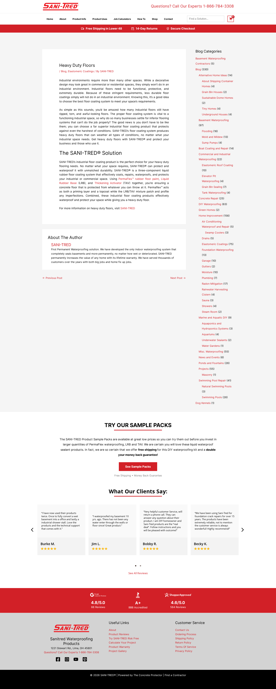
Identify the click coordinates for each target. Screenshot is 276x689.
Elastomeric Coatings (81, 71)
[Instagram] (67, 659)
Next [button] (242, 529)
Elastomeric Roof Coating (217, 165)
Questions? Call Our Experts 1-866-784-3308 (192, 6)
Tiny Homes (209, 108)
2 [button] (140, 565)
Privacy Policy (183, 651)
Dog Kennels (203, 403)
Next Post (178, 277)
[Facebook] (58, 659)
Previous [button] (33, 529)
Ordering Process (185, 634)
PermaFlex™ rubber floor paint (139, 178)
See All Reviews (138, 573)
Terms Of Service (185, 646)
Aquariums (208, 334)
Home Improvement (211, 215)
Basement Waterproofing (214, 120)
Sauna (205, 300)
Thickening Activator (108, 183)
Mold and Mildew (212, 136)
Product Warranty (119, 646)
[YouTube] (76, 659)
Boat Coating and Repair (213, 148)
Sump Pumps (210, 142)
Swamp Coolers (214, 232)
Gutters (206, 266)
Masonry (207, 374)
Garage (206, 260)
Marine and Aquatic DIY (213, 317)
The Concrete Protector (148, 675)
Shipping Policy (184, 638)
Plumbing (207, 277)
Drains (206, 238)
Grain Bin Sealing (212, 186)
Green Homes (207, 209)
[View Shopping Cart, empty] (230, 19)
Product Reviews (119, 634)
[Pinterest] (85, 659)
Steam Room (209, 311)
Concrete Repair (208, 198)
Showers (207, 306)
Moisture (207, 272)
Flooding (207, 131)
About (112, 630)
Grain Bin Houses (212, 92)
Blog (63, 71)
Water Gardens (211, 345)
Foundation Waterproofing (218, 249)
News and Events (209, 357)
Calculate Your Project (122, 642)
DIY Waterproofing (210, 204)
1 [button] (135, 565)
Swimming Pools (212, 397)
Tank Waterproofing (214, 192)
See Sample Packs (138, 466)
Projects (204, 368)
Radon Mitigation (212, 283)
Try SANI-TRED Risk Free (124, 638)
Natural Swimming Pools (216, 386)
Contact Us (182, 630)
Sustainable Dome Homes (217, 97)
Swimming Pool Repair (212, 380)
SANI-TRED (127, 208)
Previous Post (52, 277)
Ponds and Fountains (211, 363)
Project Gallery (118, 651)
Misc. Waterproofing (211, 351)
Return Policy (183, 642)
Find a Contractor (175, 675)
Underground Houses (215, 114)
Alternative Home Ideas (213, 75)
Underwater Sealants (214, 340)
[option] (61, 530)
